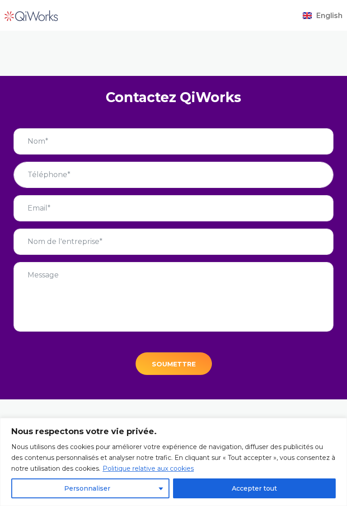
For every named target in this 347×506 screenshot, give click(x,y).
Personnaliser (87, 488)
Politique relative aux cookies (148, 468)
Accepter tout (254, 488)
